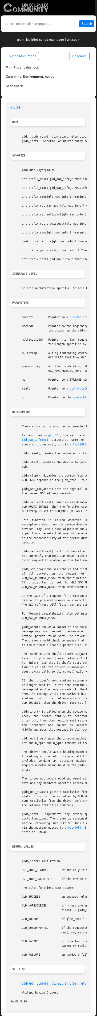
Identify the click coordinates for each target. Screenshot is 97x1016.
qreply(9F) (73, 827)
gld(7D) (54, 435)
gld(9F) (42, 983)
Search (86, 23)
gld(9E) (16, 107)
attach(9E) (78, 444)
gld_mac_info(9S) (83, 317)
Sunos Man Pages (22, 56)
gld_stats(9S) (80, 388)
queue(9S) (80, 397)
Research (79, 56)
